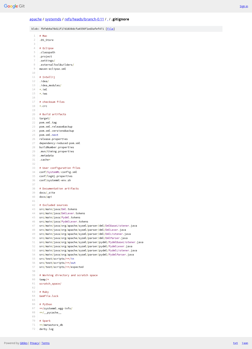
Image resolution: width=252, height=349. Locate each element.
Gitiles (24, 343)
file (110, 28)
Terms (45, 343)
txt (235, 343)
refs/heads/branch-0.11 (84, 19)
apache (36, 19)
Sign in (244, 6)
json (245, 343)
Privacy (34, 343)
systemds (53, 19)
